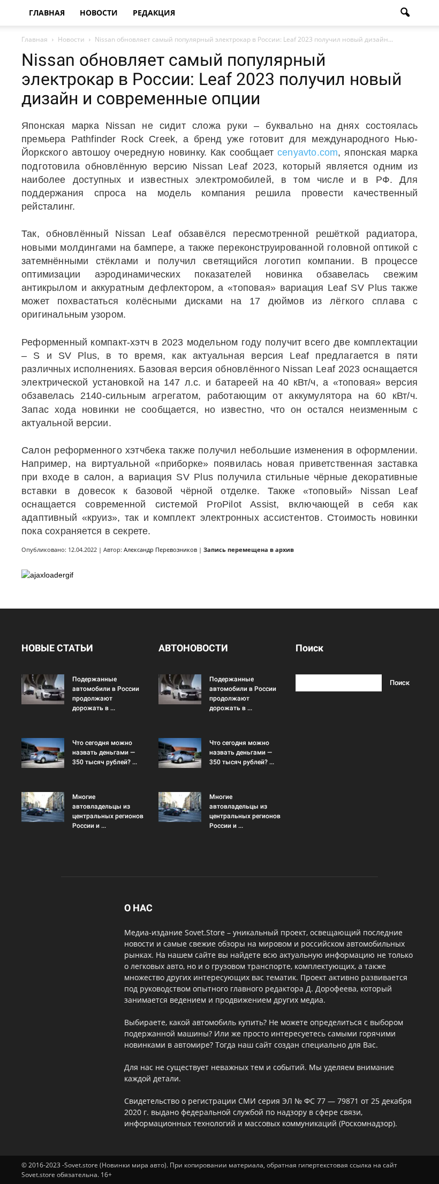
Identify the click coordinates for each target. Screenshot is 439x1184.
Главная (47, 12)
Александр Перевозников (160, 549)
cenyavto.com (307, 152)
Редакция (154, 12)
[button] (405, 13)
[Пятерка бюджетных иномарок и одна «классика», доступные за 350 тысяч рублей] (42, 753)
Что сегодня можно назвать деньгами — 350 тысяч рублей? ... (104, 752)
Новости (99, 12)
